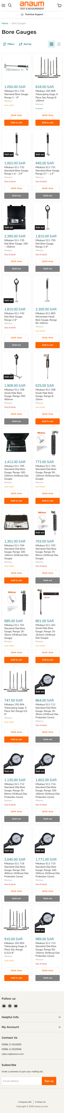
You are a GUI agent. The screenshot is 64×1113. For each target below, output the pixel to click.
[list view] (58, 44)
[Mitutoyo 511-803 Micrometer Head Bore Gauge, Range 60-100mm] (47, 290)
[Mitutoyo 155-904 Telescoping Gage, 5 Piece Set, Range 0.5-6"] (16, 681)
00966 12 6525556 (11, 1049)
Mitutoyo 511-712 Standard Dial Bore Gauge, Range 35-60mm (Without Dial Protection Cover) (15, 790)
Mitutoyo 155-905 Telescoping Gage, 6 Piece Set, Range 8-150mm (46, 95)
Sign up (49, 1081)
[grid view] (51, 44)
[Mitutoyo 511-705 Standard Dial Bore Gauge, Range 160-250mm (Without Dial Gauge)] (16, 443)
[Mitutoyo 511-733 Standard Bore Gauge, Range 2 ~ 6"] (16, 68)
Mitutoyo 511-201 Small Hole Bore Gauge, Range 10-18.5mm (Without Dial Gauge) (45, 631)
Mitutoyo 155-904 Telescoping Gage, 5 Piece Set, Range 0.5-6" (16, 709)
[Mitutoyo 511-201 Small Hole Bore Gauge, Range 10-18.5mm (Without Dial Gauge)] (47, 602)
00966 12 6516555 (11, 1044)
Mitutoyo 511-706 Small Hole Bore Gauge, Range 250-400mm (15, 394)
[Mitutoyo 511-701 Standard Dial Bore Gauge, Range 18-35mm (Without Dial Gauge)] (16, 602)
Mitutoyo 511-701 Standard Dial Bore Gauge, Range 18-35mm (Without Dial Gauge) (15, 631)
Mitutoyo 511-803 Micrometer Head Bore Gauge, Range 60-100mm (46, 318)
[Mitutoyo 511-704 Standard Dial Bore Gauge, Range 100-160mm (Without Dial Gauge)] (16, 522)
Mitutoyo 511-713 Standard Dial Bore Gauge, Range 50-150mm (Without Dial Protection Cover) (47, 949)
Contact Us (40, 1102)
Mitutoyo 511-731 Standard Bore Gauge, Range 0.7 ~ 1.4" (47, 170)
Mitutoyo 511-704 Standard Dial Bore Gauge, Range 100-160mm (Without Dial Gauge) (16, 552)
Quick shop (16, 115)
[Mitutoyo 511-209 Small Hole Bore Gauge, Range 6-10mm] (47, 366)
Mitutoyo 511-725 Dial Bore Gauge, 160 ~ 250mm (16, 243)
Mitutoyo (8, 101)
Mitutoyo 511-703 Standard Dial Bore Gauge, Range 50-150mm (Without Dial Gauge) (47, 472)
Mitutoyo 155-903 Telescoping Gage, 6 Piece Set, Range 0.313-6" (15, 947)
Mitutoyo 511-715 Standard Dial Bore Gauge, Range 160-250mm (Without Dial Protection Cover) (47, 870)
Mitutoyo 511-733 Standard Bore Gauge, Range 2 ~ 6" (16, 94)
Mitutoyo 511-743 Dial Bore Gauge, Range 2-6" (14, 316)
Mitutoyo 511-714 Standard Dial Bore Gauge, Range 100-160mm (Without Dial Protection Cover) (47, 790)
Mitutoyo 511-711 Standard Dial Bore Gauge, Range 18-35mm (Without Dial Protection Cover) (46, 711)
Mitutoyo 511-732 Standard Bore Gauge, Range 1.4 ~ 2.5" (16, 170)
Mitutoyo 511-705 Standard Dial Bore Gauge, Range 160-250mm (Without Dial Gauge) (16, 472)
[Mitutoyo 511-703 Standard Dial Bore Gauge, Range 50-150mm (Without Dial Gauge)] (47, 443)
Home (5, 23)
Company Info (25, 1102)
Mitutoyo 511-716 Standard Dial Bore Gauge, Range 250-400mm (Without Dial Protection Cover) (16, 870)
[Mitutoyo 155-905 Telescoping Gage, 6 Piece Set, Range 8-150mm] (47, 68)
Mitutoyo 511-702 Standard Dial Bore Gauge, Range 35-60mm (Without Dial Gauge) (46, 552)
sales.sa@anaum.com (13, 1054)
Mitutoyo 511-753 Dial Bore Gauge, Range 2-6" (45, 243)
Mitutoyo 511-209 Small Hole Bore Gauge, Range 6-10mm (45, 394)
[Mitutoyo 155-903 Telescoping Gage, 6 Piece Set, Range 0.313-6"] (16, 920)
